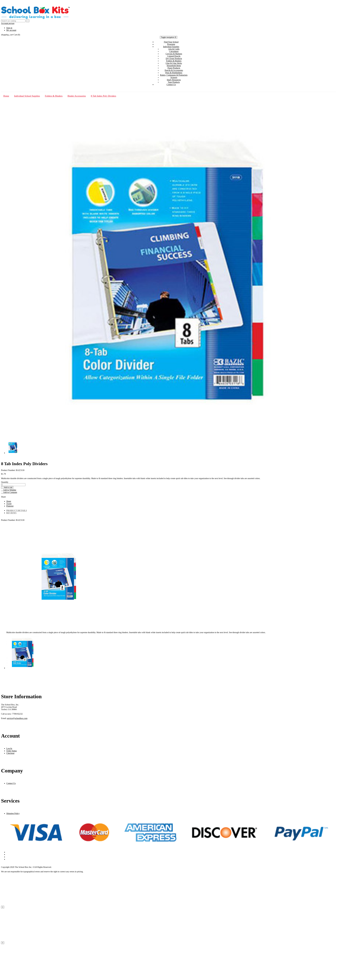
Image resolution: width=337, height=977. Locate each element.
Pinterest (9, 506)
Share (8, 501)
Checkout (10, 753)
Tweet (8, 504)
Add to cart (7, 487)
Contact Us (11, 783)
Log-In (9, 748)
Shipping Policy (13, 813)
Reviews (11, 513)
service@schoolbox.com (17, 718)
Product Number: (8, 520)
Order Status (11, 751)
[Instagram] (171, 859)
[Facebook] (171, 852)
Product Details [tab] (16, 510)
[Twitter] (171, 854)
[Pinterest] (171, 857)
